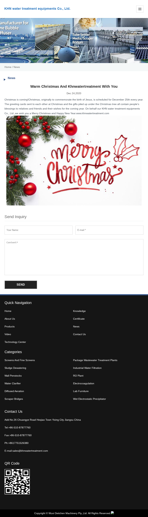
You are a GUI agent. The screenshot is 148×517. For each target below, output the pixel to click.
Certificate (79, 318)
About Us (10, 318)
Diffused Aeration (14, 391)
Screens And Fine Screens (20, 360)
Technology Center (15, 342)
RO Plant (78, 375)
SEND (21, 284)
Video (8, 334)
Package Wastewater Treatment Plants (95, 360)
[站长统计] (112, 513)
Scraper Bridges (14, 398)
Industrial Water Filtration (87, 367)
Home (8, 67)
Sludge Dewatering (15, 367)
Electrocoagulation (83, 383)
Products (10, 326)
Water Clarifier (13, 383)
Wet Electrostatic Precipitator (89, 398)
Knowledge (79, 311)
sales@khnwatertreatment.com (30, 450)
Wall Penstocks (13, 375)
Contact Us (79, 334)
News (17, 67)
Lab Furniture (81, 391)
